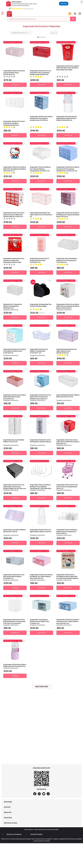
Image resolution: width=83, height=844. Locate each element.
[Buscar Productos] (73, 19)
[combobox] (42, 19)
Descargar (63, 3)
